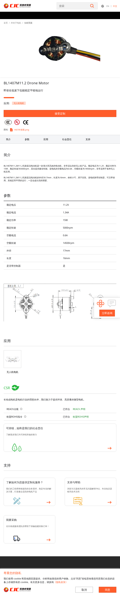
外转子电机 (16, 22)
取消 (84, 589)
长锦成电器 (23, 5)
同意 (107, 589)
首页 (6, 22)
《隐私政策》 (61, 582)
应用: (7, 103)
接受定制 (60, 113)
